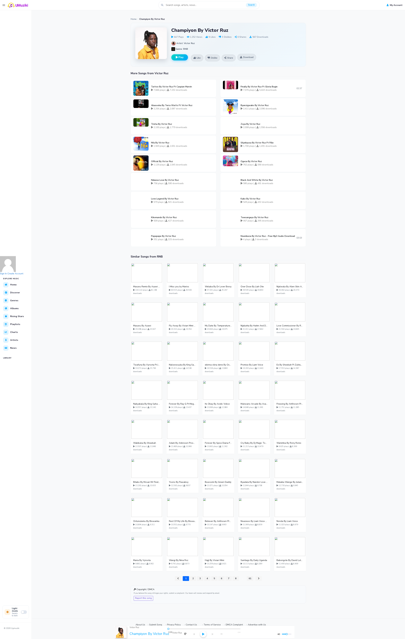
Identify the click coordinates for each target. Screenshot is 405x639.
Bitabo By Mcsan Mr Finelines (146, 482)
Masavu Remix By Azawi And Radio (146, 286)
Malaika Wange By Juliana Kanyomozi (290, 482)
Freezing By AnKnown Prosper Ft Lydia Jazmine (290, 403)
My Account (395, 5)
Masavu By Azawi (142, 325)
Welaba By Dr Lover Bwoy (218, 286)
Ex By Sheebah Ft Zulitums (290, 364)
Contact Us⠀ (192, 624)
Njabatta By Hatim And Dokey (254, 325)
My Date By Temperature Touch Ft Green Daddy (218, 325)
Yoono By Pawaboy (178, 482)
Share (230, 57)
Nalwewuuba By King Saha (182, 364)
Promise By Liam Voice (252, 364)
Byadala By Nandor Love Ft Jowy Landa (254, 482)
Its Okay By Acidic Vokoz (217, 403)
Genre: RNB (181, 48)
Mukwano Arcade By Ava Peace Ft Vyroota (254, 403)
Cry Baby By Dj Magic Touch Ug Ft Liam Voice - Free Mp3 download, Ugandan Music (254, 442)
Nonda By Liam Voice (287, 521)
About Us (140, 624)
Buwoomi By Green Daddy (218, 482)
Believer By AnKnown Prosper (218, 521)
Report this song (143, 598)
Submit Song (155, 624)
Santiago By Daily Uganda (254, 560)
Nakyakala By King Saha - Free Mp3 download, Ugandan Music (146, 403)
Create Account (15, 273)
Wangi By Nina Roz (178, 560)
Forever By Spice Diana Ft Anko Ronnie (218, 442)
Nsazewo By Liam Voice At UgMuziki (254, 521)
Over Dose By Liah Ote (252, 286)
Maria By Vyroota (142, 560)
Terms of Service (212, 624)
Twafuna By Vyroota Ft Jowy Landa (146, 364)
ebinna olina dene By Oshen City (218, 364)
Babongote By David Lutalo (290, 560)
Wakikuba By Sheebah (144, 442)
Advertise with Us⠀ (258, 624)
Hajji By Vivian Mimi (214, 560)
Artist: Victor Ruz (185, 43)
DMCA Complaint (234, 624)
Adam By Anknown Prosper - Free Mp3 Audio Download (182, 442)
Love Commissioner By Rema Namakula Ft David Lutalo (290, 325)
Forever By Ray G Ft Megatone (182, 403)
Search (251, 4)
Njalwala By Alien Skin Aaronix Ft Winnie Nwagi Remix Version (290, 286)
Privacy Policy (174, 624)
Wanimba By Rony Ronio (289, 442)
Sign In (3, 273)
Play (181, 57)
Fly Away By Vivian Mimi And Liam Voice (182, 325)
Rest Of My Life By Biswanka (182, 521)
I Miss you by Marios (179, 286)
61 (250, 578)
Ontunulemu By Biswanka (146, 521)
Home (134, 19)
